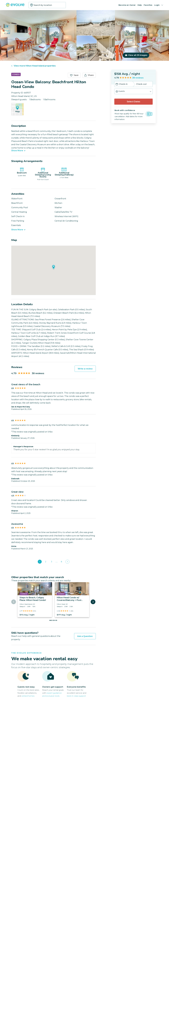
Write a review (85, 369)
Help (140, 5)
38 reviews (138, 78)
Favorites (148, 5)
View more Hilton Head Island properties (35, 66)
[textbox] (47, 5)
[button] (133, 91)
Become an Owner (127, 5)
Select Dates (133, 101)
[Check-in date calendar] (117, 84)
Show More (17, 150)
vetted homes (27, 696)
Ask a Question (85, 636)
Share (91, 75)
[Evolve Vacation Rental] (15, 6)
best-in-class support (76, 696)
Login (157, 5)
